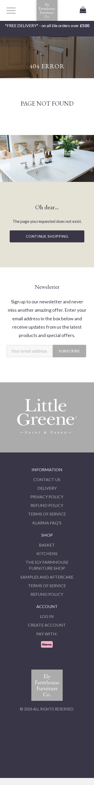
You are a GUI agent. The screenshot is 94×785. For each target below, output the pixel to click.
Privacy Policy (46, 496)
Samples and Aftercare (46, 576)
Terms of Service (47, 513)
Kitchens (47, 553)
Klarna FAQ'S (46, 522)
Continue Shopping (47, 236)
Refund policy (47, 594)
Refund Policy (47, 505)
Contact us (46, 479)
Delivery (47, 488)
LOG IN (47, 616)
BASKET (47, 544)
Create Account (47, 624)
